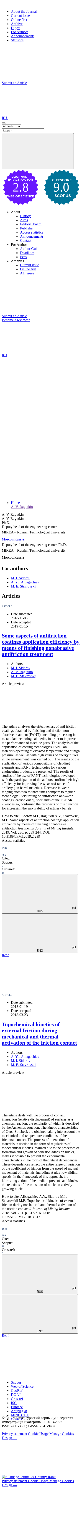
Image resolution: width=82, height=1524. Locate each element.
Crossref (17, 1399)
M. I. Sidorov (20, 578)
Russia (19, 539)
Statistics (17, 40)
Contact (25, 240)
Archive (17, 24)
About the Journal (24, 11)
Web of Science (22, 1386)
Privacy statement (14, 1434)
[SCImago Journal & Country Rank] (29, 1477)
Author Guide (30, 249)
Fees (23, 257)
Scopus (16, 1382)
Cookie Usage (38, 1434)
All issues (27, 273)
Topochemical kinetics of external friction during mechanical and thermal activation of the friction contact (39, 1033)
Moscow (8, 539)
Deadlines (27, 253)
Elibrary (17, 1407)
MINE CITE (20, 1415)
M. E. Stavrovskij (23, 676)
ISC (14, 1403)
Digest (15, 28)
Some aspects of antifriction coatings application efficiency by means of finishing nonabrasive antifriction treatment (40, 645)
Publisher (26, 228)
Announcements (22, 36)
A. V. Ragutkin (22, 507)
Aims (24, 220)
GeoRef (16, 1390)
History (25, 216)
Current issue (20, 15)
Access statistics (31, 232)
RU (5, 118)
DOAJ (15, 1395)
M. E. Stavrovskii (23, 586)
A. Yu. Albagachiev (25, 582)
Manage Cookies (61, 1434)
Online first (19, 20)
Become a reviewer (16, 320)
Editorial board (30, 224)
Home (15, 503)
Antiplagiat (19, 1411)
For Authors (19, 32)
